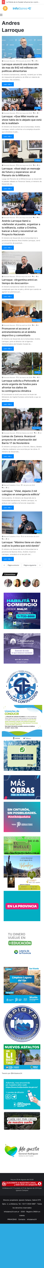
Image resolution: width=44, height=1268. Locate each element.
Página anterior (13, 565)
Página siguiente (30, 565)
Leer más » (8, 84)
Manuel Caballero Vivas (12, 485)
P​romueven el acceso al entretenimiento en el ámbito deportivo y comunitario (19, 332)
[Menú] (1, 15)
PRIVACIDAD (12, 1219)
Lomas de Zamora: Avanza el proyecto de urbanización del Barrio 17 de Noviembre (19, 440)
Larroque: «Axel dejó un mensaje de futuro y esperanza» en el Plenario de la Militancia (21, 172)
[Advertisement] (22, 1245)
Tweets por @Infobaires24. (12, 1073)
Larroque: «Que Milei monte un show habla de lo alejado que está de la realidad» (21, 120)
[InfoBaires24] (22, 8)
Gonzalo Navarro (9, 61)
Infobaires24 (32, 1219)
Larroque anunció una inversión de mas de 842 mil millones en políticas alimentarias (20, 67)
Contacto (21, 1219)
